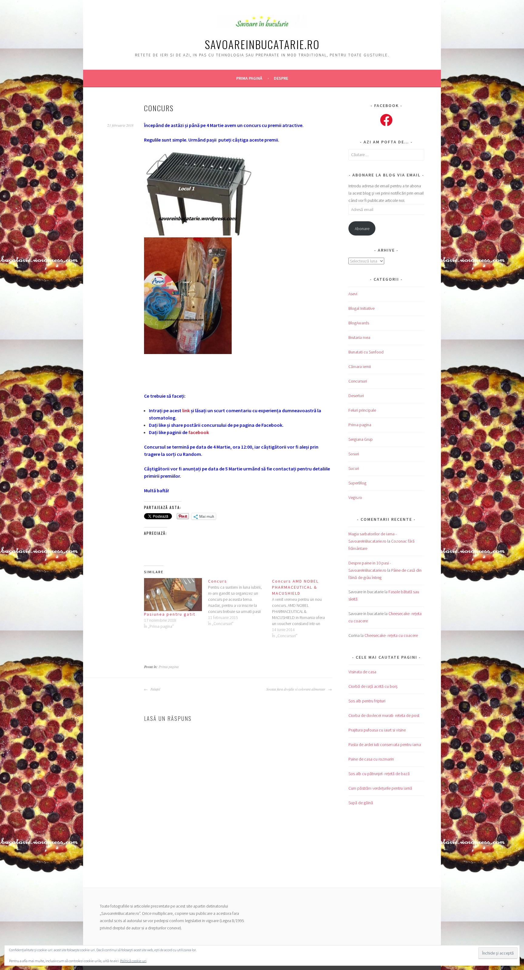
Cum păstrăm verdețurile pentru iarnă (380, 788)
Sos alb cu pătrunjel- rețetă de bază (379, 773)
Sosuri (353, 454)
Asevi (352, 293)
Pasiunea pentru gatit (169, 614)
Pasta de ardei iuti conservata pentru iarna (384, 744)
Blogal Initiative (361, 308)
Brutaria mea (359, 337)
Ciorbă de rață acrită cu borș (373, 686)
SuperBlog (357, 483)
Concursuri (357, 381)
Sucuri (353, 468)
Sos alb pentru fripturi (366, 701)
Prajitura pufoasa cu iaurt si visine (377, 730)
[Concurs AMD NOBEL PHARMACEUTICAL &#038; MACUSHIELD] (304, 608)
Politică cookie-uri (133, 960)
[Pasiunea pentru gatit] (173, 594)
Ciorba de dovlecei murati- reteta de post (383, 715)
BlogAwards (358, 323)
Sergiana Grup (360, 439)
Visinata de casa (362, 671)
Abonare (362, 228)
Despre (281, 78)
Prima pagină (249, 78)
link (186, 410)
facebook (198, 432)
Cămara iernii (359, 366)
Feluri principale (362, 410)
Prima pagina (169, 666)
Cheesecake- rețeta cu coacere (391, 635)
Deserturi (356, 395)
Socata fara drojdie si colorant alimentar (296, 689)
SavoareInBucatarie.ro (262, 44)
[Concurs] (240, 602)
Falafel (154, 689)
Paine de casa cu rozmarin (371, 759)
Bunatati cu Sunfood (366, 352)
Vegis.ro (355, 497)
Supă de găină (360, 802)
